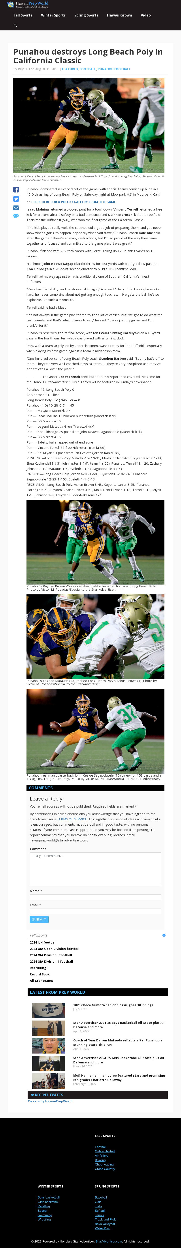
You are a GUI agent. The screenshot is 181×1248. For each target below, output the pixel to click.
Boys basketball (49, 1197)
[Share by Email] (16, 208)
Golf (98, 1202)
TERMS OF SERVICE (72, 819)
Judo (98, 1206)
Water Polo (102, 1228)
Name (35, 891)
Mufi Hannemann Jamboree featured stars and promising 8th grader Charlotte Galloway (119, 1077)
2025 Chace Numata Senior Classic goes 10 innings (113, 1005)
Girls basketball (48, 1202)
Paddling (44, 1206)
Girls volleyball (105, 1151)
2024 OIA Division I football (51, 955)
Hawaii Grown (119, 15)
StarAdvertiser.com (109, 1241)
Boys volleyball (105, 1224)
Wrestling (44, 1219)
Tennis (99, 1215)
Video (146, 15)
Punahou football (114, 69)
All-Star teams (41, 981)
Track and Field (106, 1219)
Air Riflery (101, 1155)
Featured (70, 69)
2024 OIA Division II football (51, 961)
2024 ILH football (43, 942)
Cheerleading (104, 1164)
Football (88, 69)
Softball (100, 1210)
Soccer (42, 1210)
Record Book (40, 974)
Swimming (45, 1215)
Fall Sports (38, 935)
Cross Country (105, 1169)
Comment (38, 849)
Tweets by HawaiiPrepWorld (50, 1101)
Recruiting (38, 968)
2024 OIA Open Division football (54, 949)
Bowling (100, 1160)
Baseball (101, 1197)
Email (34, 905)
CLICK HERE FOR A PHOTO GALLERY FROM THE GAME (73, 202)
